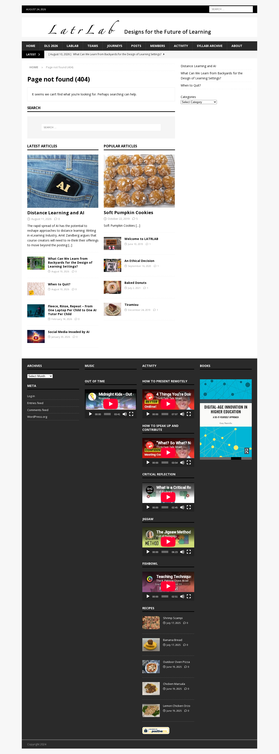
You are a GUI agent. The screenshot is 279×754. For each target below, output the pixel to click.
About (236, 46)
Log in (31, 396)
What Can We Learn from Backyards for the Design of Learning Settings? (70, 262)
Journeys (114, 46)
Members (157, 46)
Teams (92, 46)
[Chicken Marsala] (151, 688)
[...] (70, 245)
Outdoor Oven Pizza (176, 662)
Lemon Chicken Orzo (176, 706)
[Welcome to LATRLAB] (112, 243)
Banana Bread (172, 640)
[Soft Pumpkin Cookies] (139, 181)
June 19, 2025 (174, 666)
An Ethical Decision (139, 261)
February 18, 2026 (61, 319)
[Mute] (124, 414)
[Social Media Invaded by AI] (36, 336)
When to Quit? (59, 284)
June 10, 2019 (135, 244)
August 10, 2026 (60, 271)
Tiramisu (131, 305)
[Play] (90, 414)
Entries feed (35, 403)
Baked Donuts (135, 283)
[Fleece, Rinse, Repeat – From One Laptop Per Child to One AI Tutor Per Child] (36, 310)
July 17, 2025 (173, 622)
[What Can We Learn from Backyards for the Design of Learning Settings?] (36, 263)
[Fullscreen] (131, 414)
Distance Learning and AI (55, 213)
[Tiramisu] (112, 309)
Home (30, 46)
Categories (188, 97)
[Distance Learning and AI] (63, 181)
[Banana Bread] (151, 644)
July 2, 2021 (134, 288)
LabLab (72, 46)
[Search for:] (231, 9)
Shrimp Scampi (173, 618)
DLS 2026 (51, 46)
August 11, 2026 (41, 219)
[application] (111, 403)
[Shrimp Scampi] (151, 622)
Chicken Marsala (174, 684)
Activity (181, 46)
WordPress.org (37, 417)
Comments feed (37, 410)
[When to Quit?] (36, 288)
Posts (136, 46)
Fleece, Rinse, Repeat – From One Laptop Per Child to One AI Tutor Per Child (72, 310)
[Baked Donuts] (112, 287)
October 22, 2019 (118, 219)
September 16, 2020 (139, 266)
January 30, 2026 (60, 336)
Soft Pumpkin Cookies (128, 212)
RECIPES (148, 608)
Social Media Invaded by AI (68, 332)
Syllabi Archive (210, 46)
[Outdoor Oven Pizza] (151, 666)
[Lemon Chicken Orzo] (151, 710)
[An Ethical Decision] (112, 265)
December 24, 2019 (139, 309)
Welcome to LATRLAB (141, 239)
